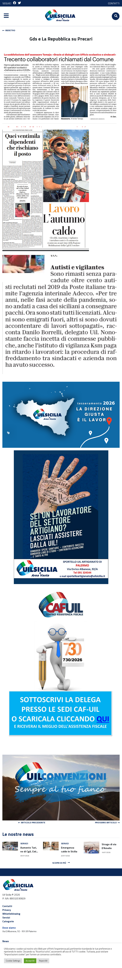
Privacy (6, 910)
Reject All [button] (43, 960)
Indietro (9, 30)
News (5, 941)
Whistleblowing (11, 914)
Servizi (6, 917)
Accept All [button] (30, 960)
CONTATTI (113, 3)
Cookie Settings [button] (13, 960)
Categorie (8, 921)
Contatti (7, 906)
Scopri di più (59, 862)
